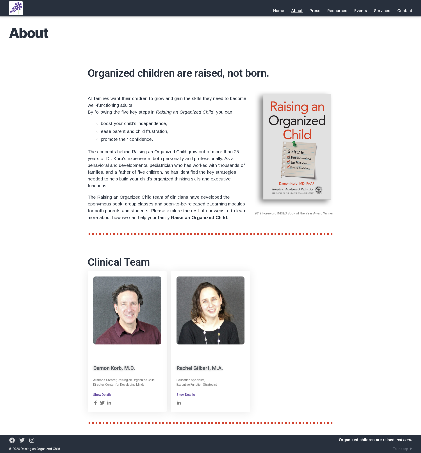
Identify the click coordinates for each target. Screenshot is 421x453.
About (297, 10)
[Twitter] (22, 440)
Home (278, 10)
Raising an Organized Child (40, 449)
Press (315, 10)
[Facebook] (12, 440)
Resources (337, 10)
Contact (404, 10)
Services (382, 10)
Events (360, 10)
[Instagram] (32, 440)
